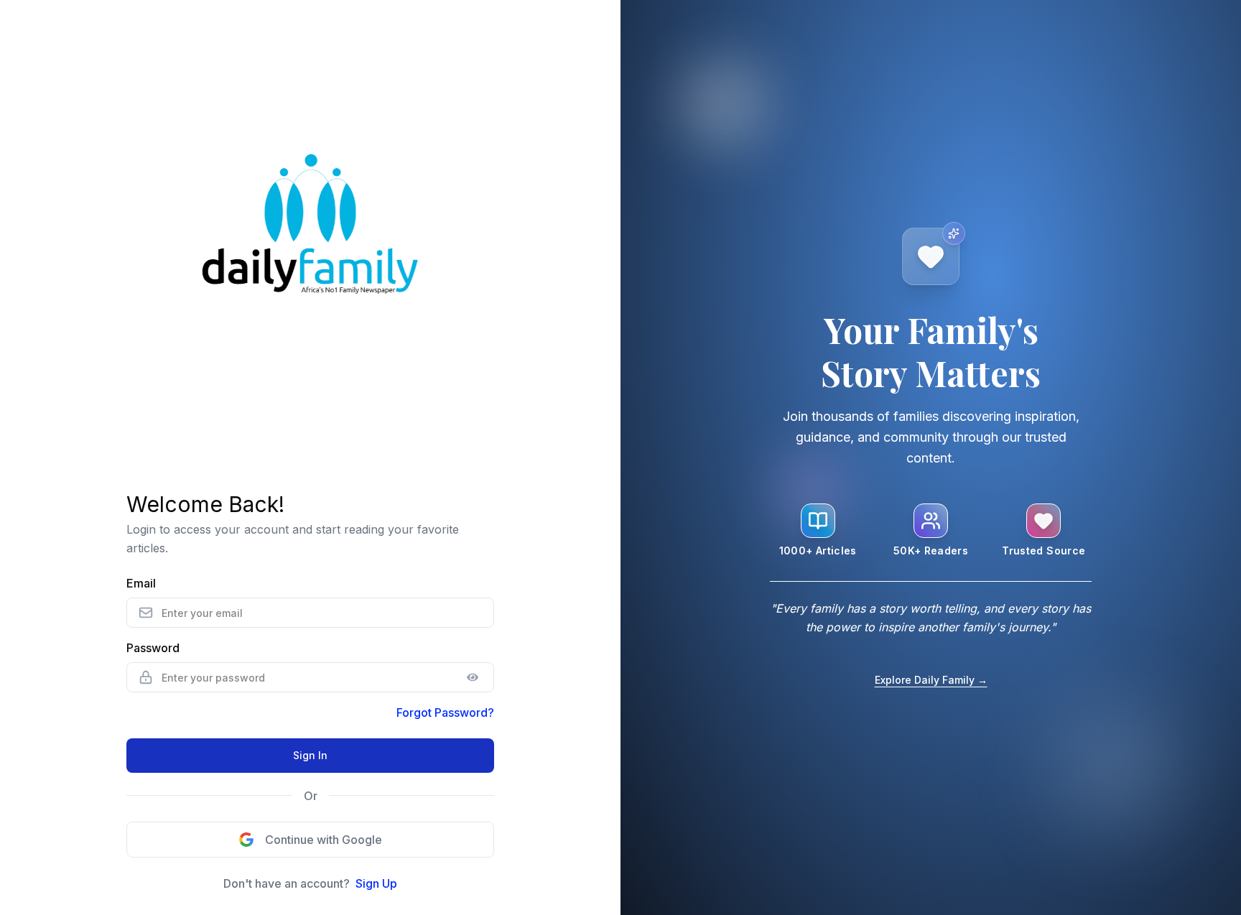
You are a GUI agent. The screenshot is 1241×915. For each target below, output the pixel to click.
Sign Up (376, 883)
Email (141, 583)
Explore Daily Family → (931, 680)
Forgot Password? (445, 712)
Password (153, 648)
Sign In (310, 755)
